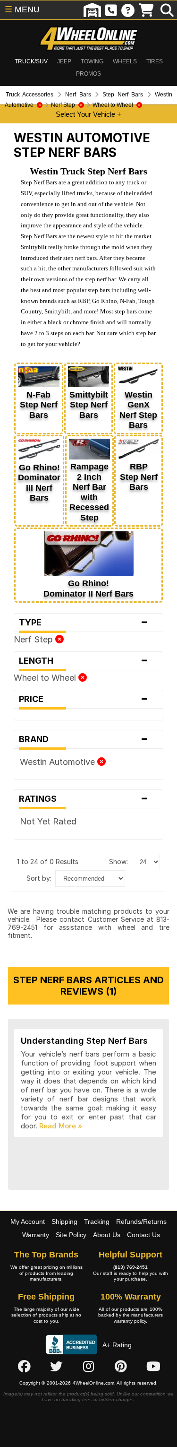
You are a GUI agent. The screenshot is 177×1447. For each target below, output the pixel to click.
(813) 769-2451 (130, 1267)
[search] (167, 10)
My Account (27, 1221)
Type (84, 622)
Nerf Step (34, 639)
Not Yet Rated (48, 821)
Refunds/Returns (141, 1221)
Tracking (97, 1221)
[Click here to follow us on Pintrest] (120, 1366)
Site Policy (71, 1235)
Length (84, 660)
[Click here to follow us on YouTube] (153, 1366)
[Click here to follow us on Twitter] (56, 1366)
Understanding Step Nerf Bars (84, 1041)
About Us (106, 1235)
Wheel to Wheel (46, 678)
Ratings (84, 798)
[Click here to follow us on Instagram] (88, 1366)
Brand (84, 739)
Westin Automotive (58, 762)
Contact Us (143, 1235)
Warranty (35, 1235)
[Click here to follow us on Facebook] (24, 1366)
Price (84, 699)
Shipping (64, 1221)
